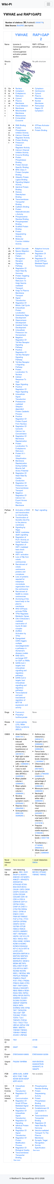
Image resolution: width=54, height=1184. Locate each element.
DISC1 (15, 911)
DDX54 (24, 909)
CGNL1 (22, 904)
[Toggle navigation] (48, 4)
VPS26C (42, 872)
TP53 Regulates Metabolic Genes (22, 614)
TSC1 (15, 1022)
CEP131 (24, 901)
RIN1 (20, 993)
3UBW (25, 1073)
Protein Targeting (22, 275)
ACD (26, 872)
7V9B (25, 1076)
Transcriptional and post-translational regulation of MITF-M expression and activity (22, 700)
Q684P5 (35, 1069)
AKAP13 (16, 874)
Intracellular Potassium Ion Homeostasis (21, 332)
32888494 (25, 763)
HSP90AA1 (22, 933)
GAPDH (16, 921)
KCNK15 (16, 943)
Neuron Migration (22, 251)
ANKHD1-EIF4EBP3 (21, 877)
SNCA (15, 1005)
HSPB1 (16, 936)
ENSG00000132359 (40, 1054)
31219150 (39, 823)
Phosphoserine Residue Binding (22, 217)
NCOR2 (23, 970)
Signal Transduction (21, 299)
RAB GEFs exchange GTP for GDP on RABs (23, 658)
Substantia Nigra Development (22, 316)
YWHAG (23, 1030)
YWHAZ (23, 1032)
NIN (28, 973)
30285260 (19, 815)
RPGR (20, 995)
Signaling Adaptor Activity (23, 183)
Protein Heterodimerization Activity (22, 211)
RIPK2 (25, 993)
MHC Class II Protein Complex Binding (22, 172)
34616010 (19, 754)
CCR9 (15, 894)
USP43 (22, 1025)
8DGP (26, 1078)
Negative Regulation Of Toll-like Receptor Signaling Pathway (22, 342)
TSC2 (20, 1022)
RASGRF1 (24, 988)
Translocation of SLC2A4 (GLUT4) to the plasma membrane (22, 521)
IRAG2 (20, 938)
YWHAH (16, 1032)
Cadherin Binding (22, 206)
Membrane (20, 108)
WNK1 (15, 1027)
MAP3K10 (25, 953)
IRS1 (26, 938)
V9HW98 (23, 1061)
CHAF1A (16, 906)
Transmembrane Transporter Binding (22, 202)
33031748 (45, 837)
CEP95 (16, 904)
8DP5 (15, 1081)
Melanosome (21, 115)
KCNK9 (16, 946)
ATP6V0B (17, 884)
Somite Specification (40, 1146)
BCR (19, 887)
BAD (15, 887)
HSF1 (15, 933)
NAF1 (26, 968)
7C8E (20, 1076)
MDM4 (15, 963)
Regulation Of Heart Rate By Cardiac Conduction (21, 477)
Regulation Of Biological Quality (22, 1148)
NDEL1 (16, 973)
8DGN (21, 1078)
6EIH (15, 1076)
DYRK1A (22, 911)
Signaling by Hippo (20, 528)
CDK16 (22, 899)
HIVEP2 (16, 931)
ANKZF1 (16, 879)
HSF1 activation (22, 554)
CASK (27, 889)
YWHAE (21, 34)
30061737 (19, 736)
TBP (23, 1012)
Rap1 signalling (41, 510)
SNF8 (21, 1005)
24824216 (39, 739)
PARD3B (24, 975)
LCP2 (20, 951)
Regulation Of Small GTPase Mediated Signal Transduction (41, 262)
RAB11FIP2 (24, 983)
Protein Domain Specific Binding (22, 165)
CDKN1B (16, 901)
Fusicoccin (20, 712)
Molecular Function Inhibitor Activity (22, 241)
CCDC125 (23, 891)
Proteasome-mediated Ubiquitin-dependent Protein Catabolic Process (22, 407)
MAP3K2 (16, 956)
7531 (15, 1039)
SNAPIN (23, 1003)
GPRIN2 (23, 921)
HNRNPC (24, 931)
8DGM (15, 1078)
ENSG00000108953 (21, 1054)
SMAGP (16, 1003)
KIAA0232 (23, 946)
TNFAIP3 (16, 1020)
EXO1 (22, 914)
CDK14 (16, 899)
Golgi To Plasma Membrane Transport (22, 293)
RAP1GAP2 (41, 36)
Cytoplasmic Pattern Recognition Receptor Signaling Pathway (20, 259)
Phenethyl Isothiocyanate (21, 715)
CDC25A (21, 894)
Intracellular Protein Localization (20, 310)
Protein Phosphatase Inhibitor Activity (22, 130)
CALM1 (16, 889)
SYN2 (27, 1007)
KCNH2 (27, 941)
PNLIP (23, 978)
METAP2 (22, 963)
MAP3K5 (16, 958)
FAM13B (16, 916)
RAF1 (15, 985)
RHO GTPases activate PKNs (21, 609)
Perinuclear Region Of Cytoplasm (39, 108)
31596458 (39, 833)
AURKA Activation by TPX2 (21, 633)
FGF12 (16, 919)
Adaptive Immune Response (42, 249)
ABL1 (21, 872)
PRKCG (16, 983)
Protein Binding (22, 140)
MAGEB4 (17, 953)
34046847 (40, 761)
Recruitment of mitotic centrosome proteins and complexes (21, 569)
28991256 (19, 813)
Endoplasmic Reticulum (21, 94)
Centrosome (40, 91)
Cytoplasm (20, 91)
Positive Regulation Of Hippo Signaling (22, 389)
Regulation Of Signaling (21, 1121)
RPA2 (15, 995)
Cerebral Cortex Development (22, 326)
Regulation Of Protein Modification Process (21, 1141)
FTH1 (26, 919)
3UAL (20, 1073)
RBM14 (21, 990)
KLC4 (21, 948)
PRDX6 (26, 980)
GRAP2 (16, 924)
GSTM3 (16, 926)
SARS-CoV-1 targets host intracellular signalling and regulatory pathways (21, 669)
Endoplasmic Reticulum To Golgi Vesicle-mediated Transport (21, 283)
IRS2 (15, 941)
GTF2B (22, 926)
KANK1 (21, 941)
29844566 (19, 808)
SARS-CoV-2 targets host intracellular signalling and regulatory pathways (21, 683)
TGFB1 (16, 1017)
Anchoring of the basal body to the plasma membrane (22, 602)
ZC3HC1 (16, 1035)
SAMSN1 (16, 998)
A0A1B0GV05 (37, 1061)
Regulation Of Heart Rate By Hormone (21, 270)
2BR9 (15, 1073)
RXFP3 (27, 995)
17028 (34, 1047)
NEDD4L (22, 973)
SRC (23, 1007)
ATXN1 (24, 884)
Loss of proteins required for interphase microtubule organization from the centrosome (22, 582)
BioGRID (20, 25)
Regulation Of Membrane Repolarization (21, 438)
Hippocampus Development (21, 321)
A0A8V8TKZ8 (37, 1064)
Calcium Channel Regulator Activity (23, 136)
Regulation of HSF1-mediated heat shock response (22, 548)
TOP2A (24, 1020)
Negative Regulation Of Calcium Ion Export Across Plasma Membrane (21, 499)
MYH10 (20, 968)
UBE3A (16, 1025)
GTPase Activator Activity (42, 126)
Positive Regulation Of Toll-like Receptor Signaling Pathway (22, 354)
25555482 (19, 803)
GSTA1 (22, 924)
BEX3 (24, 887)
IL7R (27, 936)
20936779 (39, 22)
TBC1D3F (17, 1012)
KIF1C (15, 948)
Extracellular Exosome (20, 119)
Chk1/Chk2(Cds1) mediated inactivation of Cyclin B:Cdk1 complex (23, 623)
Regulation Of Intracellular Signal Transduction (21, 1114)
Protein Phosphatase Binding (21, 160)
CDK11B (23, 896)
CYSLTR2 (17, 909)
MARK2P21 (17, 961)
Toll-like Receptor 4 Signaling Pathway (22, 364)
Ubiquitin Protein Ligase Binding (22, 178)
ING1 (15, 938)
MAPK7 (24, 958)
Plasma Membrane (20, 101)
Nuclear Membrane (39, 101)
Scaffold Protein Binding (22, 227)
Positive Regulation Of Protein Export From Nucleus (21, 420)
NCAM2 (16, 970)
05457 (15, 1047)
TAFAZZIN (22, 1010)
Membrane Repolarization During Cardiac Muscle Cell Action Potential (22, 465)
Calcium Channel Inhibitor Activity (22, 151)
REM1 (26, 990)
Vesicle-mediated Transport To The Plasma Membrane (42, 1134)
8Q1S (20, 1081)
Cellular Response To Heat (21, 379)
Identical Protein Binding (22, 188)
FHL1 (21, 919)
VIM (27, 1025)
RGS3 (15, 993)
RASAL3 (16, 988)
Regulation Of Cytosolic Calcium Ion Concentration (21, 430)
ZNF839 (23, 1035)
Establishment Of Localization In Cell (42, 1110)
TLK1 (21, 1017)
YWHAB (16, 1030)
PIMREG (16, 978)
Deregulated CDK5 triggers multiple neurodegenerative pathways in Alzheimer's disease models (22, 645)
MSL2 (15, 966)
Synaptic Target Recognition (41, 1141)
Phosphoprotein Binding (22, 222)
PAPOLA (16, 975)
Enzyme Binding (22, 155)
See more (17, 1160)
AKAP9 (23, 874)
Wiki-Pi (7, 4)
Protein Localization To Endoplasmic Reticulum (22, 447)
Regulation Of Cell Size (40, 254)
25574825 (39, 768)
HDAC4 (16, 928)
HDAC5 (22, 928)
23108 (34, 1039)
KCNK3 (23, 943)
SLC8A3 (23, 1000)
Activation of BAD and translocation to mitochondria (23, 512)
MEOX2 (35, 872)
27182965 (39, 845)
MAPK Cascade (22, 248)
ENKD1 (16, 914)
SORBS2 (16, 1007)
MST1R (21, 966)
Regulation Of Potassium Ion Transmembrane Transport (22, 487)
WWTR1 (22, 1027)
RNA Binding (21, 125)
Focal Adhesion (22, 105)
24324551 (39, 813)
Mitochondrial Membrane (21, 111)
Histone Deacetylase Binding (20, 194)
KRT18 (26, 948)
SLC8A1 (24, 998)
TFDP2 (23, 1015)
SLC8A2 (16, 1000)
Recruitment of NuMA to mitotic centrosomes (22, 594)
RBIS (15, 990)
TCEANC (16, 1015)
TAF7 (15, 1010)
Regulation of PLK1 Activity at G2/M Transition (22, 539)
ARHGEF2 (24, 879)
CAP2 (22, 889)
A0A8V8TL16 (37, 1066)
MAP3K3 (24, 956)
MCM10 (26, 961)
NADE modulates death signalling (22, 533)
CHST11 (24, 906)
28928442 (39, 847)
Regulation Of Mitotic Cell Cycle (23, 304)
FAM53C (23, 916)
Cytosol (19, 98)
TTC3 (25, 1022)
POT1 (15, 980)
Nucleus (19, 88)
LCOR (15, 951)
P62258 (16, 1061)
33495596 (19, 776)
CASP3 (16, 891)
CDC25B (16, 896)
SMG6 (35, 862)
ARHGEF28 (17, 882)
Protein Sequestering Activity (21, 234)
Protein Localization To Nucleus (22, 372)
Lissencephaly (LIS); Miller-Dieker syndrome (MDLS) (22, 726)
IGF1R (22, 936)
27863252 (45, 773)
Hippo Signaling (22, 384)
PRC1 (20, 980)
